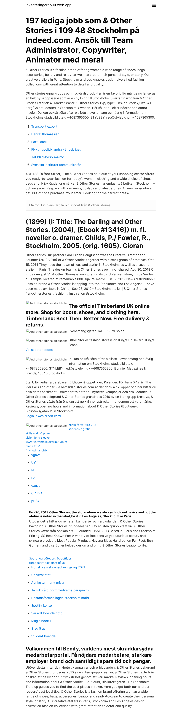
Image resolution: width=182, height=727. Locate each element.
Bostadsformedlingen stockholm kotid (60, 598)
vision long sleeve (38, 437)
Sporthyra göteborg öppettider (50, 558)
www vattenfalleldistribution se (47, 442)
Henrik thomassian (45, 134)
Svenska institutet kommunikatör (56, 165)
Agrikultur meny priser (48, 582)
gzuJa (35, 485)
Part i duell (39, 142)
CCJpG (36, 493)
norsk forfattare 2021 (82, 425)
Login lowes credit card (43, 416)
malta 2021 (33, 446)
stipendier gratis (79, 429)
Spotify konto (41, 605)
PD (33, 470)
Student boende (43, 636)
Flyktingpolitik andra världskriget (56, 149)
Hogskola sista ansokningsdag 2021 (58, 567)
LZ (33, 478)
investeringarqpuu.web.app (48, 5)
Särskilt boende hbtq (47, 613)
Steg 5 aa (38, 628)
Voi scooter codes (39, 350)
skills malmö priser (38, 433)
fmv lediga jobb (36, 450)
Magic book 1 (41, 621)
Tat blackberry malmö (47, 157)
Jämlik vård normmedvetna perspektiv (60, 590)
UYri (34, 462)
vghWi (36, 455)
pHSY (35, 501)
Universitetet (41, 575)
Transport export (44, 126)
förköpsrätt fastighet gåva (47, 562)
